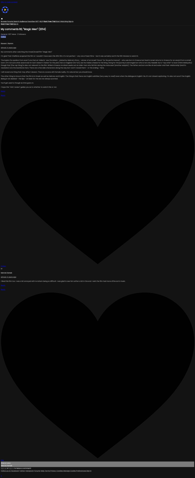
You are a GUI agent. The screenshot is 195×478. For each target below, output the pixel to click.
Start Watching (62, 21)
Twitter (22, 471)
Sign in (70, 21)
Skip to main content (9, 2)
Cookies (60, 471)
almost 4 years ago (8, 48)
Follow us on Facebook (10, 471)
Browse (4, 21)
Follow (3, 37)
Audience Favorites (27, 21)
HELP (41, 21)
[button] (2, 18)
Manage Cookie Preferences (74, 471)
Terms (47, 471)
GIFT (37, 21)
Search (17, 21)
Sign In (15, 24)
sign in (11, 468)
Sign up (3, 468)
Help (43, 471)
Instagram (29, 471)
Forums (10, 21)
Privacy (53, 471)
